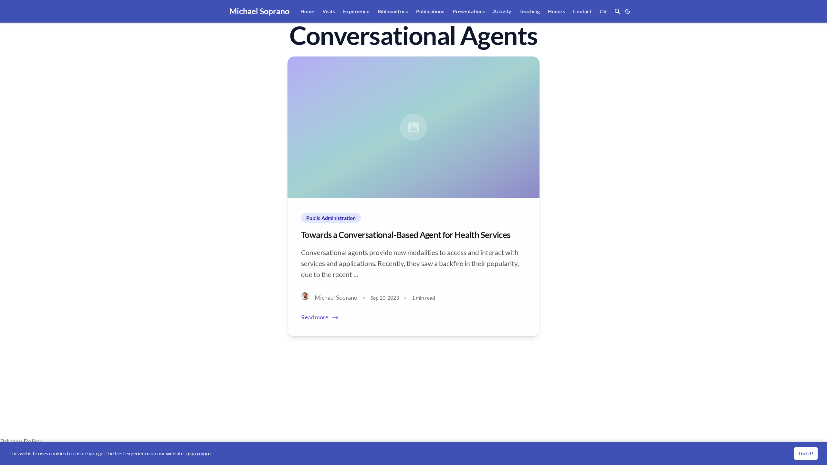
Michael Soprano (259, 11)
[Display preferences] (627, 11)
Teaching (529, 11)
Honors (556, 11)
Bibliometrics (393, 11)
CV (603, 11)
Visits (328, 11)
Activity (502, 11)
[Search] (617, 11)
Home (307, 11)
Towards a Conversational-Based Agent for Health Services (405, 235)
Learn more (198, 453)
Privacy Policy (21, 441)
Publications (430, 11)
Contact (582, 11)
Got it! (806, 453)
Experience (356, 11)
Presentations (469, 11)
